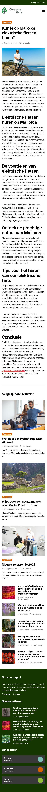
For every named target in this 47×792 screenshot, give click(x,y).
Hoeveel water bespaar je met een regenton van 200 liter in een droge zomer (31, 623)
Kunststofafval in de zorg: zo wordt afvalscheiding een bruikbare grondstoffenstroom (30, 590)
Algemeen (7, 22)
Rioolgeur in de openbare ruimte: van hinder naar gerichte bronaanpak (25, 710)
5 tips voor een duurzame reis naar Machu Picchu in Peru (21, 503)
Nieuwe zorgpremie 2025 (18, 564)
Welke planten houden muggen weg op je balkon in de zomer (31, 639)
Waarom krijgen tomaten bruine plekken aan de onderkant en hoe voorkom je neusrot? (31, 655)
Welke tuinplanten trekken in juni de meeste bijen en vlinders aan (31, 608)
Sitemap (6, 694)
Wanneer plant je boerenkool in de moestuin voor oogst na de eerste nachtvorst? (28, 737)
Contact (17, 694)
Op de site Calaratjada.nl (13, 370)
